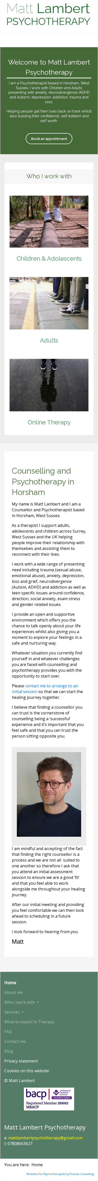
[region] (49, 100)
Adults (49, 340)
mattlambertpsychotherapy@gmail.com (45, 1138)
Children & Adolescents (49, 258)
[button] (29, 1002)
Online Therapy (49, 422)
